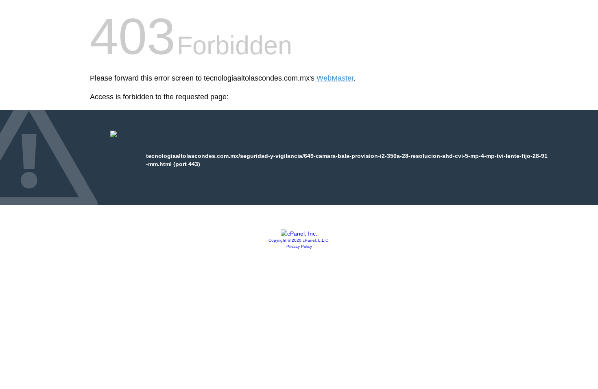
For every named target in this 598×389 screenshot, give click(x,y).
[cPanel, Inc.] (299, 233)
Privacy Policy (299, 246)
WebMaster (335, 78)
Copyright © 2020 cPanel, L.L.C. (299, 240)
